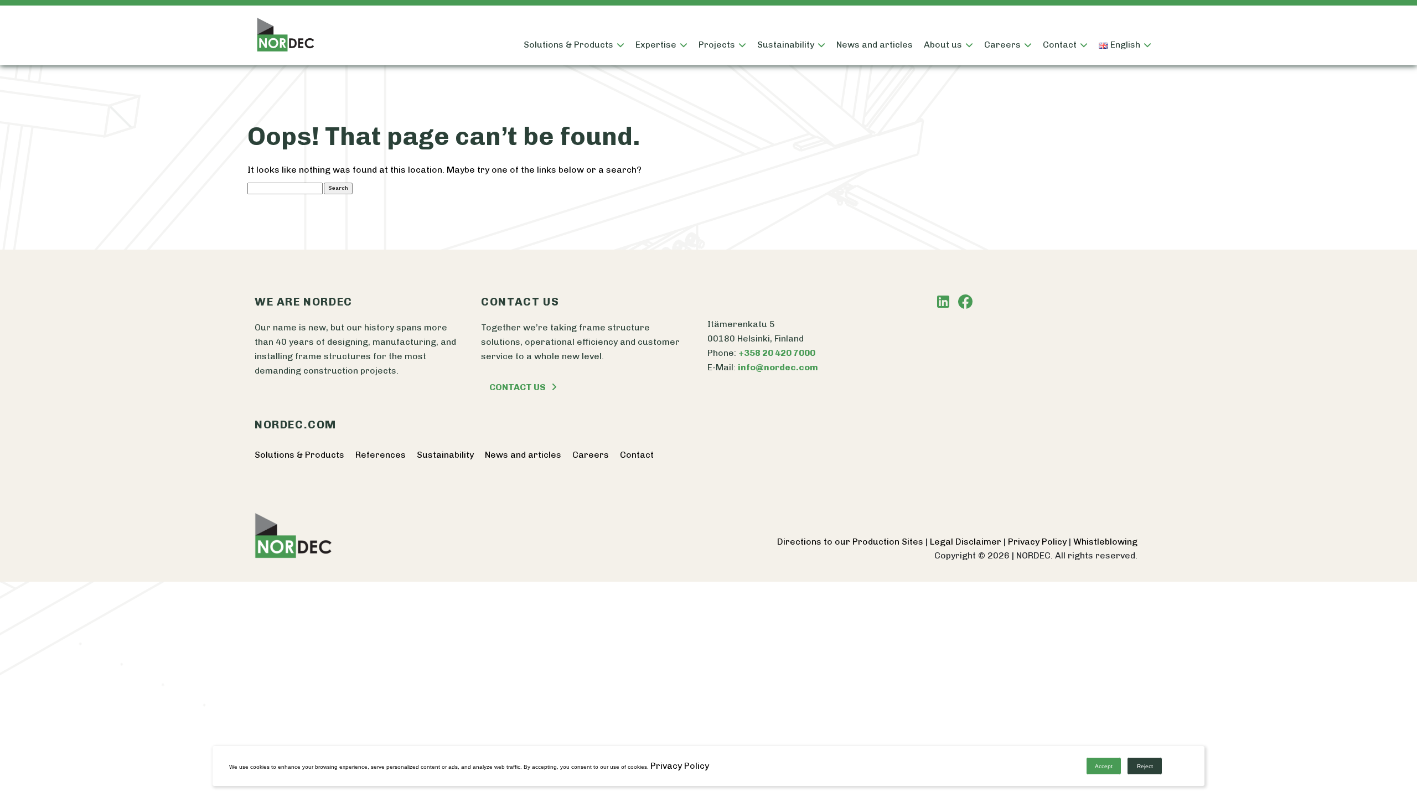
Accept (1104, 766)
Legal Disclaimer (967, 541)
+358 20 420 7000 (776, 353)
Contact (1060, 44)
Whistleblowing (1105, 541)
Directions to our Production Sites (851, 541)
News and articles (874, 44)
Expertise (655, 44)
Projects (717, 44)
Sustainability (785, 44)
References (380, 454)
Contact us (517, 387)
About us (943, 44)
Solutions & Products (568, 44)
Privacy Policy (1038, 541)
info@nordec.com (778, 367)
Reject (1145, 766)
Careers (590, 454)
